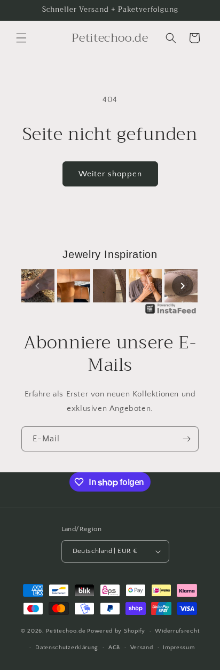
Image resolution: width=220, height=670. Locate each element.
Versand (141, 647)
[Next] (182, 286)
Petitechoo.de (65, 631)
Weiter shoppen (110, 173)
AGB (114, 647)
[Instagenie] (171, 313)
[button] (21, 38)
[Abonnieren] (186, 438)
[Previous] (37, 286)
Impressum (178, 647)
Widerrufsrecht (177, 631)
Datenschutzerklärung (66, 647)
